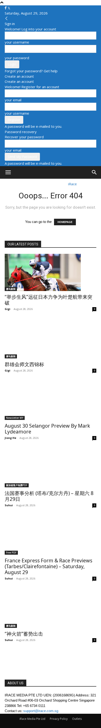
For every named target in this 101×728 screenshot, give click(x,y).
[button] (8, 172)
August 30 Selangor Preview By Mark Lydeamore (47, 428)
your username (17, 42)
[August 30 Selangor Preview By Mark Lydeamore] (50, 401)
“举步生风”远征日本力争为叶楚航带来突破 (48, 300)
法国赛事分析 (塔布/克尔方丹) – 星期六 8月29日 (49, 496)
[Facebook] (6, 8)
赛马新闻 (11, 289)
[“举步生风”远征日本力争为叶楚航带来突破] (50, 272)
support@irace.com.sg (40, 711)
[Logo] (17, 184)
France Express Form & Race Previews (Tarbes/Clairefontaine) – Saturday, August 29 (48, 566)
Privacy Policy (59, 719)
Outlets (77, 719)
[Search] (94, 172)
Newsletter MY (14, 417)
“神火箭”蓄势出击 (24, 633)
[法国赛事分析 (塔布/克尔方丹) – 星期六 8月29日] (50, 468)
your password (17, 57)
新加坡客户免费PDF (16, 485)
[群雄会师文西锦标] (50, 339)
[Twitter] (9, 8)
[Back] (6, 18)
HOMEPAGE (65, 222)
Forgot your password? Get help (31, 71)
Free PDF (11, 552)
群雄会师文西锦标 (24, 364)
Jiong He (10, 438)
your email (13, 100)
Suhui (9, 505)
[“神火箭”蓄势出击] (50, 609)
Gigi (7, 309)
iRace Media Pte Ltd (32, 719)
